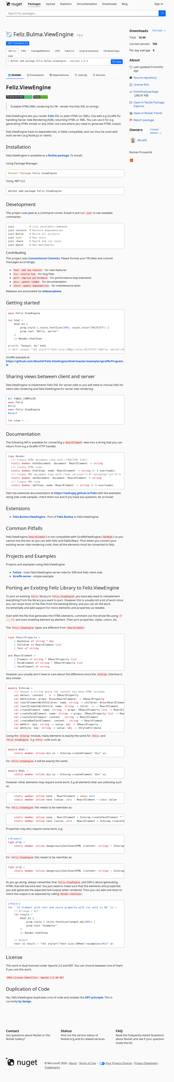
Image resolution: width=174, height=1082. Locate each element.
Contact (12, 1031)
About (73, 1063)
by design (24, 1001)
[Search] (162, 13)
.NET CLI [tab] (12, 50)
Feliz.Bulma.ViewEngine (29, 517)
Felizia (17, 572)
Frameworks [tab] (36, 75)
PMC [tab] (23, 50)
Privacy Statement (146, 1063)
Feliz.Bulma (65, 517)
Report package (144, 120)
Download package (146, 91)
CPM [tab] (57, 50)
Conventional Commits (44, 258)
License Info (141, 84)
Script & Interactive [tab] (89, 50)
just (31, 213)
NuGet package (58, 155)
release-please (51, 291)
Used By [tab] (82, 75)
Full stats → (159, 30)
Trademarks (52, 1067)
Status (66, 1031)
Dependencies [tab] (60, 75)
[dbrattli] (133, 140)
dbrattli (142, 140)
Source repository (145, 77)
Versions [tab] (100, 75)
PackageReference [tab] (40, 50)
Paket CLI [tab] (69, 50)
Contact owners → (155, 131)
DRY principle (94, 997)
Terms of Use (87, 1063)
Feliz (51, 116)
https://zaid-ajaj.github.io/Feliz (75, 493)
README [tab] (16, 75)
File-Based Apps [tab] (111, 50)
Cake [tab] (10, 55)
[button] (117, 61)
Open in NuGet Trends (148, 113)
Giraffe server (22, 576)
